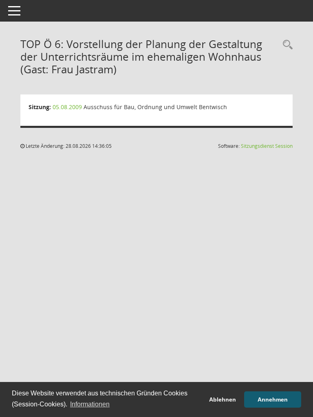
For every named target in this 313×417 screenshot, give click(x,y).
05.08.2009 (67, 107)
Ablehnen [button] (222, 399)
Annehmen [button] (273, 399)
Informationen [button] (90, 404)
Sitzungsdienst (267, 146)
